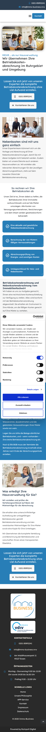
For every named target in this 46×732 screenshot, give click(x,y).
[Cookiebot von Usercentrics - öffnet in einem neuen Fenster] (33, 316)
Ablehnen (23, 413)
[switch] (40, 365)
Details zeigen (33, 389)
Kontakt (23, 703)
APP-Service (23, 699)
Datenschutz (23, 711)
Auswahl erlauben (23, 405)
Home (23, 692)
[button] (30, 16)
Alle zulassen (23, 397)
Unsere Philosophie (23, 696)
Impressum (23, 707)
